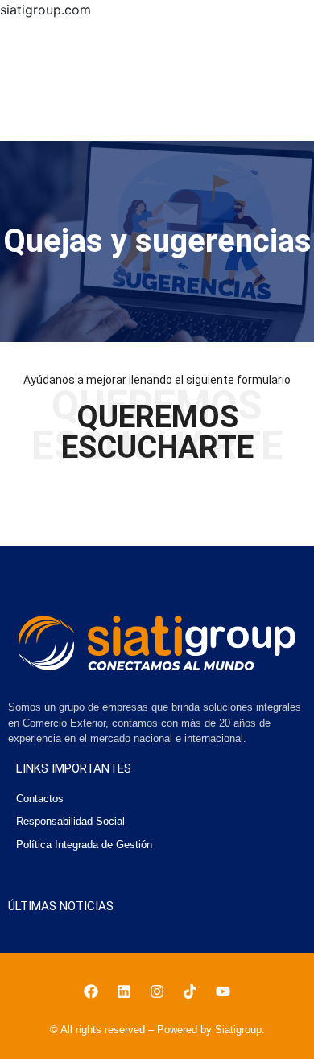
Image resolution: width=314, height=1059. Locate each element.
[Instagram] (157, 991)
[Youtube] (223, 991)
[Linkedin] (123, 991)
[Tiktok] (190, 991)
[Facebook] (90, 991)
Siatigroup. (240, 1030)
